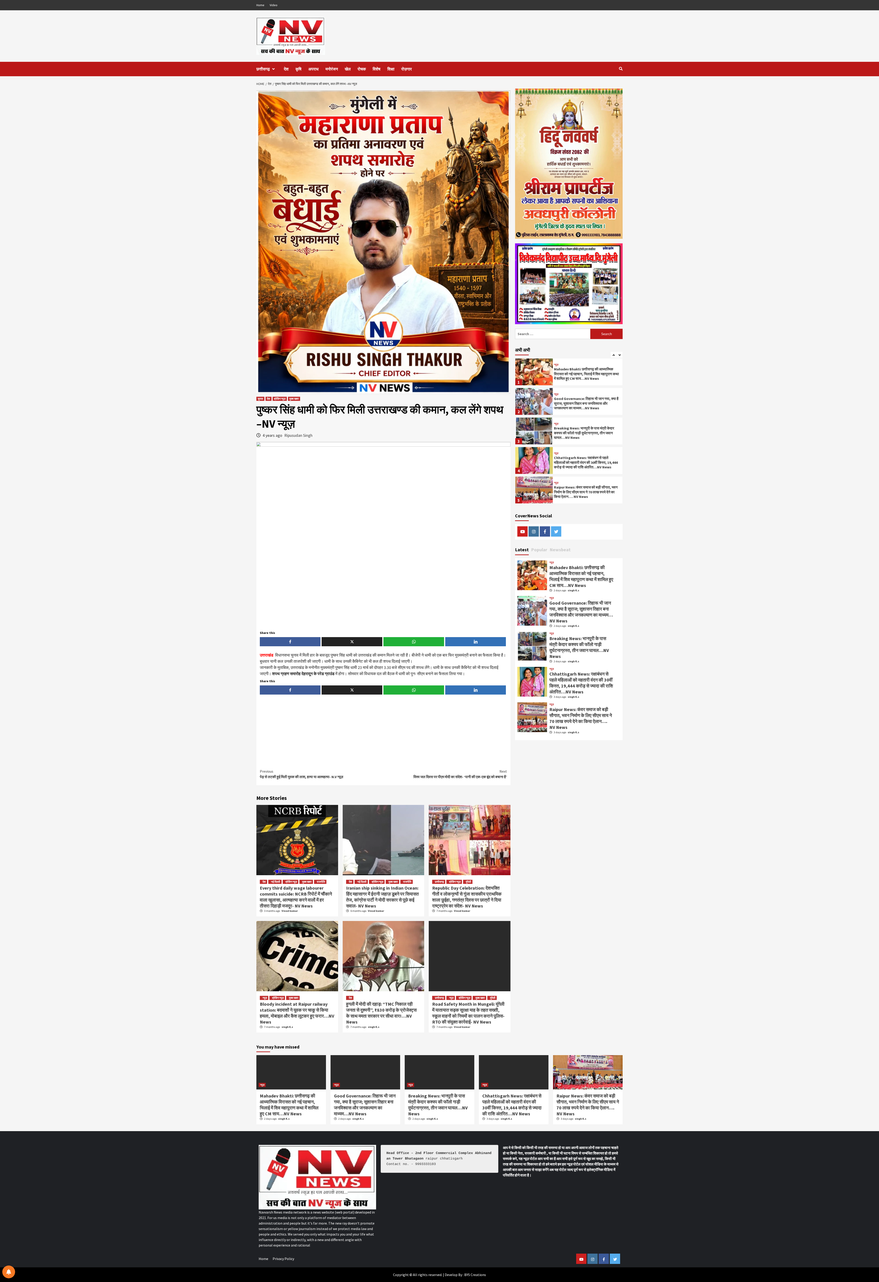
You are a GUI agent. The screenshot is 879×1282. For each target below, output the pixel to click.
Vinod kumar (290, 911)
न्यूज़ (265, 998)
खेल (348, 69)
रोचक (362, 69)
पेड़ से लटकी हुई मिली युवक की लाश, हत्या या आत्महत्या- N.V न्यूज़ (301, 774)
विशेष (376, 69)
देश (286, 69)
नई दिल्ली (275, 881)
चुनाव (260, 398)
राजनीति (321, 881)
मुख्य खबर (294, 398)
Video (273, 5)
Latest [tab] (522, 549)
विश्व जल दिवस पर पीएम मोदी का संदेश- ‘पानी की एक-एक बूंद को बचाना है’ (460, 774)
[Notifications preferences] (8, 1272)
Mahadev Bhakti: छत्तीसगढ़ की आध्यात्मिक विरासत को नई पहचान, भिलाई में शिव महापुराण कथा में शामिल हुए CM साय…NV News (581, 576)
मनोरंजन (332, 69)
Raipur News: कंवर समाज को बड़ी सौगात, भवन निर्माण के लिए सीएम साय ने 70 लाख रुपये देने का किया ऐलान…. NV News (586, 462)
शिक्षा (390, 69)
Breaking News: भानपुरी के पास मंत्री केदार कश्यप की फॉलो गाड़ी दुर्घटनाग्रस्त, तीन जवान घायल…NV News (584, 403)
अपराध (313, 69)
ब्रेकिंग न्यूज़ (279, 398)
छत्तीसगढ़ (263, 69)
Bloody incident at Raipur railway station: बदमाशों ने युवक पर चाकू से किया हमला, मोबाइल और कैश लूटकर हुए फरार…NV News (297, 1013)
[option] (569, 373)
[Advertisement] (383, 732)
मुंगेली (468, 881)
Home (260, 5)
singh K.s (287, 1027)
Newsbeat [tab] (560, 549)
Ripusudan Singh (298, 435)
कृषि (298, 69)
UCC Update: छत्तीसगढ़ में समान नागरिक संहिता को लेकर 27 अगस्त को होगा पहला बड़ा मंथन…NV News (586, 492)
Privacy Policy (283, 1258)
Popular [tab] (539, 549)
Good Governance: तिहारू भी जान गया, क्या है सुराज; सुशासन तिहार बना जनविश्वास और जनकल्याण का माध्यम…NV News (586, 374)
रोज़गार (406, 69)
